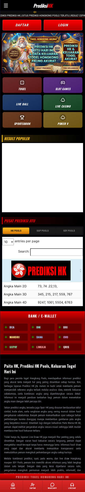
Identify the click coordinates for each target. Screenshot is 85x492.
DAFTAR (21, 25)
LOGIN (63, 25)
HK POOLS (16, 230)
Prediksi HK (28, 386)
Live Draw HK (35, 437)
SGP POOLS (43, 230)
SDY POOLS (69, 230)
